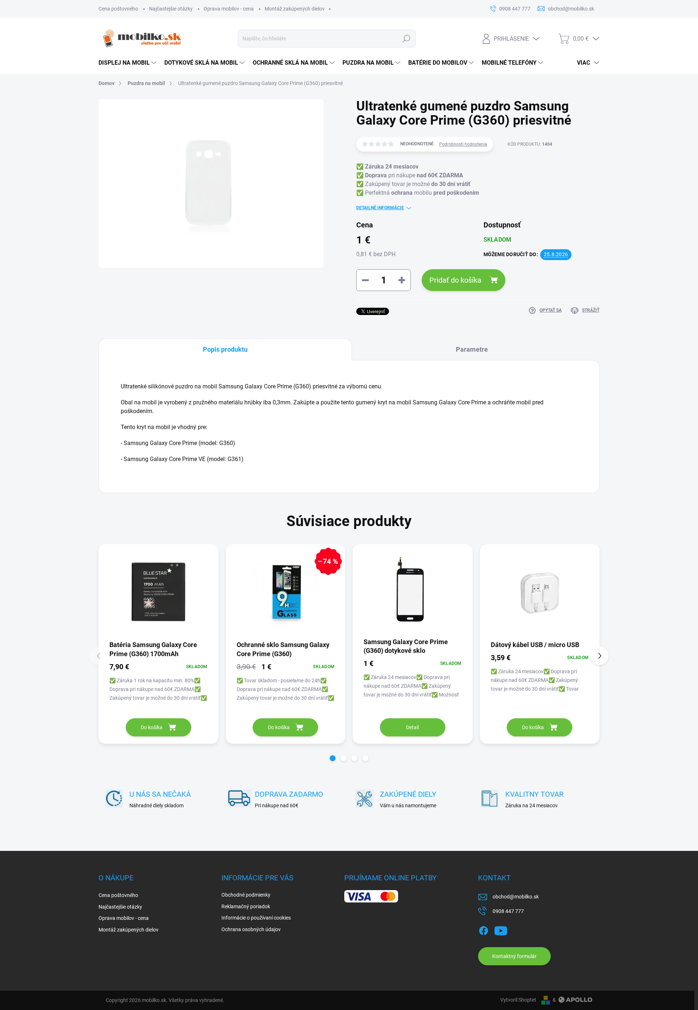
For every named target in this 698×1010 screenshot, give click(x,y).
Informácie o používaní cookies (256, 918)
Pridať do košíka (455, 280)
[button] (332, 758)
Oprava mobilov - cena (229, 9)
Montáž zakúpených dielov (295, 9)
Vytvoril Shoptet (518, 1000)
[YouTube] (501, 929)
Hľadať (406, 38)
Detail (412, 727)
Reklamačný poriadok (245, 906)
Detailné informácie (380, 207)
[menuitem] (128, 63)
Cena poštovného (118, 9)
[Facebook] (483, 929)
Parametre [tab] (472, 349)
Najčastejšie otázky (171, 9)
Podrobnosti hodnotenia (463, 144)
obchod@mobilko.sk (516, 897)
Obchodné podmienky (245, 895)
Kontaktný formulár (514, 956)
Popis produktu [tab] (225, 349)
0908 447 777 (508, 911)
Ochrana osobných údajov (251, 929)
